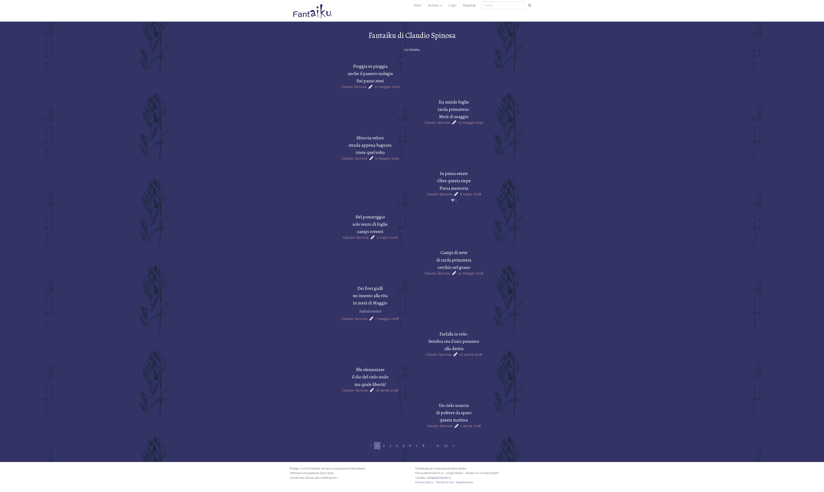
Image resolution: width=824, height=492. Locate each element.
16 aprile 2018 (387, 390)
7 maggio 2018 (387, 318)
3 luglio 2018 (387, 237)
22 (446, 445)
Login (452, 5)
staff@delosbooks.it (439, 477)
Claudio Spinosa (354, 87)
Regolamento (464, 482)
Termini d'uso (444, 482)
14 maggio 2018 (470, 273)
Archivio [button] (434, 5)
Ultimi (417, 5)
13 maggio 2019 (387, 87)
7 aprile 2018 (470, 426)
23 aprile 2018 (470, 354)
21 (437, 445)
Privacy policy (424, 482)
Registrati (469, 5)
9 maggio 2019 (387, 158)
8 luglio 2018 (470, 194)
